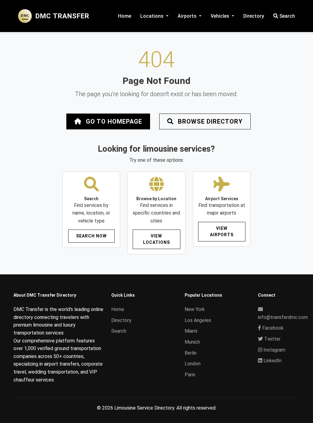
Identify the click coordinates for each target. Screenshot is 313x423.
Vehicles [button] (220, 16)
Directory (253, 16)
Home (124, 16)
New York (195, 309)
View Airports (222, 231)
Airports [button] (188, 16)
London (193, 364)
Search (286, 16)
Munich (192, 342)
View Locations (156, 239)
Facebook (272, 328)
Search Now (91, 235)
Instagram (273, 350)
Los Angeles (198, 320)
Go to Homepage (113, 121)
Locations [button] (152, 16)
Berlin (191, 353)
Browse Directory (209, 121)
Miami (191, 331)
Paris (190, 375)
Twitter (272, 339)
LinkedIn (272, 360)
